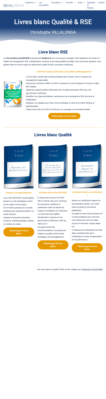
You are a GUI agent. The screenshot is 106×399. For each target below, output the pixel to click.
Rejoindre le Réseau (91, 5)
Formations (56, 2)
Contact (101, 2)
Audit (80, 2)
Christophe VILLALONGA (92, 269)
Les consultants (44, 3)
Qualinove (29, 2)
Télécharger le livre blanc (64, 116)
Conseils (69, 2)
